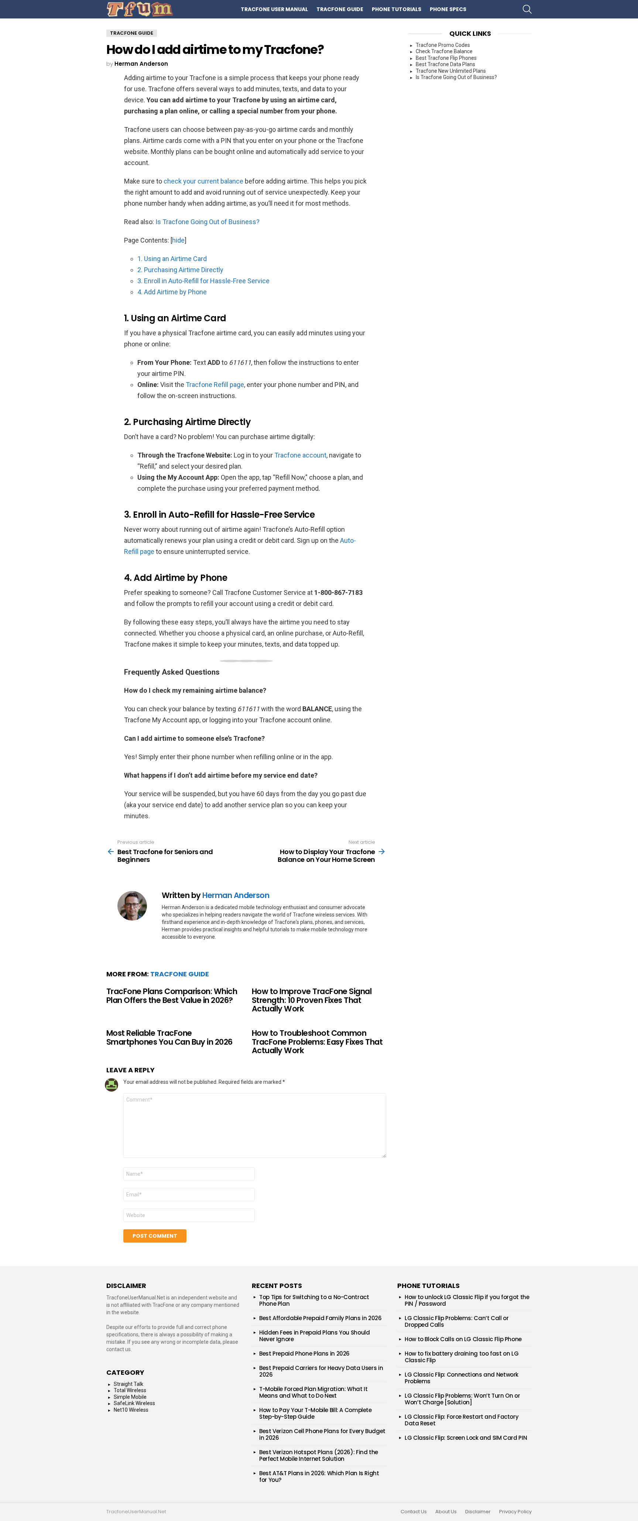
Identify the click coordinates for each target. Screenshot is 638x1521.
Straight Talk (128, 1384)
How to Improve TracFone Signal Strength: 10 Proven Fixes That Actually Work (311, 1000)
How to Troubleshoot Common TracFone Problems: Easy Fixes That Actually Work (317, 1042)
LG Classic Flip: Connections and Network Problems (461, 1378)
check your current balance (203, 181)
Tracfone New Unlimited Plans (451, 71)
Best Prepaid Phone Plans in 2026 (304, 1353)
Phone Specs (448, 9)
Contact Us (414, 1512)
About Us (446, 1512)
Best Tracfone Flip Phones (446, 58)
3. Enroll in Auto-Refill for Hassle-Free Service (203, 281)
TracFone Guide (339, 9)
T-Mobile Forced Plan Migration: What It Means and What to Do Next (313, 1392)
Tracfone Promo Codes (443, 45)
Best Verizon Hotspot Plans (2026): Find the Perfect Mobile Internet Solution (318, 1455)
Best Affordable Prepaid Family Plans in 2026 (320, 1318)
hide (178, 240)
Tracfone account (300, 455)
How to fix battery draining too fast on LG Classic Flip (461, 1357)
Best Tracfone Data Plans (445, 64)
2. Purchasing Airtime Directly (180, 270)
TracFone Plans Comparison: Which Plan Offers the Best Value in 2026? (171, 996)
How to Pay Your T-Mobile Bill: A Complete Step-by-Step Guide (315, 1413)
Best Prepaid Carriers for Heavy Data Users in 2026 (321, 1371)
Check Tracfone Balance (444, 51)
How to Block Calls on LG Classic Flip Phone (463, 1339)
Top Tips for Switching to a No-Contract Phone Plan (314, 1300)
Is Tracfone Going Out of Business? (207, 222)
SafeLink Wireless (134, 1403)
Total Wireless (130, 1390)
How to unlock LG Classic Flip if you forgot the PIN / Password (467, 1300)
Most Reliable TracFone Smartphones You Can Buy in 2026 (169, 1037)
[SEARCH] (527, 9)
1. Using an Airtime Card (172, 259)
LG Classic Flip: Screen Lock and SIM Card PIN (466, 1438)
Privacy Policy (515, 1512)
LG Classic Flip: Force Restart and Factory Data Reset (461, 1420)
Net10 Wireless (131, 1410)
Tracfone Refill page (215, 384)
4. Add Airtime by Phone (172, 292)
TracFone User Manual (274, 9)
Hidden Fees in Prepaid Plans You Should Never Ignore (314, 1336)
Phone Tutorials (396, 9)
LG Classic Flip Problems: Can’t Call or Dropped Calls (456, 1321)
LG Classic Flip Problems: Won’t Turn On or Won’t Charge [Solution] (462, 1399)
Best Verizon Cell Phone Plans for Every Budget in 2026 (322, 1434)
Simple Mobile (130, 1397)
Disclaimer (478, 1512)
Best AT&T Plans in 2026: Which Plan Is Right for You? (319, 1476)
